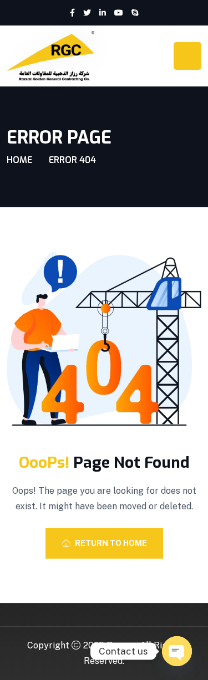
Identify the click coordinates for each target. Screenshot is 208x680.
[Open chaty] (177, 651)
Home (19, 160)
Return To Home (111, 543)
